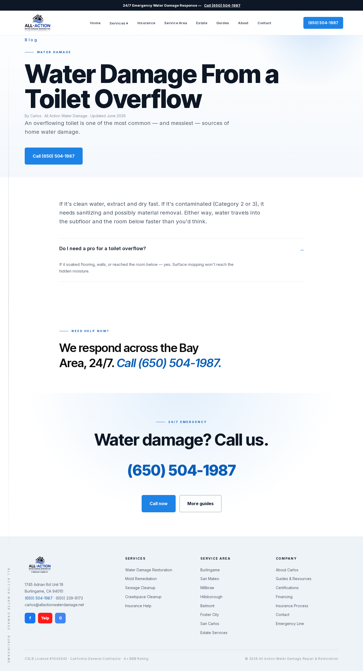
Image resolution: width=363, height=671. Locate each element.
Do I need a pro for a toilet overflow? (102, 248)
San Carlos (209, 623)
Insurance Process (292, 605)
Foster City (209, 614)
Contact (264, 23)
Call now (159, 503)
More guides (200, 503)
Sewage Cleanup (140, 587)
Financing (284, 596)
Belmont (207, 605)
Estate (201, 23)
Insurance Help (138, 605)
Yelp (45, 618)
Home (95, 23)
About (243, 23)
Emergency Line (290, 623)
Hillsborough (211, 596)
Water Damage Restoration (148, 570)
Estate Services (213, 632)
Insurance (146, 23)
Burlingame (210, 570)
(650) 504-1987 (323, 22)
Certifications (287, 587)
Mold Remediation (141, 578)
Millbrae (207, 587)
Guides (222, 23)
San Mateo (209, 578)
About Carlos (287, 570)
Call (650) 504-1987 (222, 5)
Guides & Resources (293, 578)
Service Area (175, 23)
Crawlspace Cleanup (143, 596)
